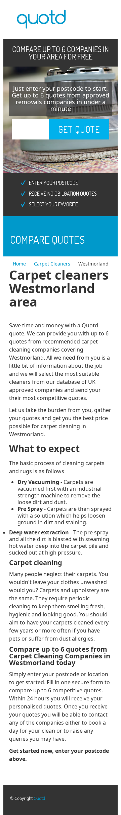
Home (20, 263)
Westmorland (93, 263)
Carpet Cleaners (53, 263)
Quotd (39, 798)
